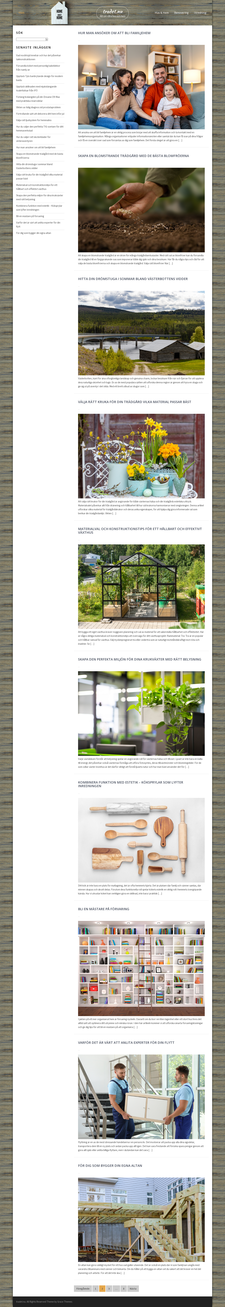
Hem (21, 13)
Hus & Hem (162, 13)
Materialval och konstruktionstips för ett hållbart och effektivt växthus (140, 531)
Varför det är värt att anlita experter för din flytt (126, 1042)
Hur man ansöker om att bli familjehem (114, 33)
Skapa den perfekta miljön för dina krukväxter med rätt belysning (139, 659)
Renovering (181, 13)
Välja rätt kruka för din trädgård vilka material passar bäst (134, 402)
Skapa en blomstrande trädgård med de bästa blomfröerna (133, 156)
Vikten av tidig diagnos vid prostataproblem (38, 107)
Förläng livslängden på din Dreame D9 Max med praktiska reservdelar (38, 98)
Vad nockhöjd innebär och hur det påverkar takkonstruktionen (38, 57)
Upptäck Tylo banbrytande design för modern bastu (39, 78)
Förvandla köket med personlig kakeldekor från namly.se (38, 67)
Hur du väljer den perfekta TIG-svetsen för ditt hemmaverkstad (39, 128)
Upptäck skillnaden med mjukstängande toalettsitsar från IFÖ (36, 88)
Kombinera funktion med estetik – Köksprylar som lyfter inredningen (130, 784)
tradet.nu (112, 11)
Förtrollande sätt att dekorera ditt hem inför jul (40, 113)
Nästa (133, 1288)
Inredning (200, 13)
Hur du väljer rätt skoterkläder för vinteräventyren (33, 138)
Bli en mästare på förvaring (103, 909)
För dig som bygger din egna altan (110, 1165)
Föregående (82, 1288)
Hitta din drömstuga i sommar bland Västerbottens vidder (133, 279)
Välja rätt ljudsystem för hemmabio (34, 120)
